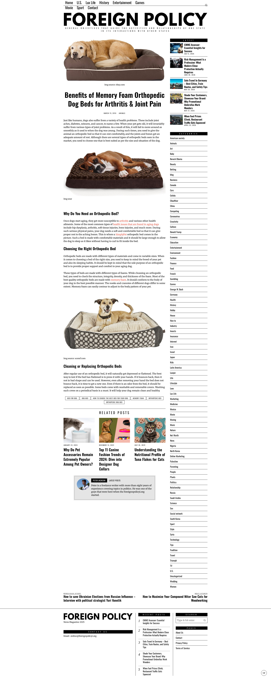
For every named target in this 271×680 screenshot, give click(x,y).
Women (173, 586)
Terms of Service (183, 648)
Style (172, 529)
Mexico (173, 409)
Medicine (174, 404)
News (172, 440)
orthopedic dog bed (114, 402)
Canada (173, 185)
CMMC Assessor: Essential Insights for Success (194, 48)
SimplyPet (121, 234)
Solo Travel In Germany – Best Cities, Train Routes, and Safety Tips (195, 84)
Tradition (173, 550)
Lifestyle (173, 383)
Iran (171, 346)
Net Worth (174, 435)
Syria (172, 534)
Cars (172, 190)
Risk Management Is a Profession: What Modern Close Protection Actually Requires (195, 66)
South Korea (175, 518)
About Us (179, 632)
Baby (172, 153)
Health (173, 299)
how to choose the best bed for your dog (110, 398)
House (172, 315)
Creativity (174, 221)
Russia (172, 492)
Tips (171, 545)
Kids (172, 362)
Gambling (174, 279)
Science (173, 503)
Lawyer (173, 372)
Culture (173, 226)
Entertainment (176, 247)
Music (172, 425)
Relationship (175, 487)
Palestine (174, 461)
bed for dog (72, 398)
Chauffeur (174, 200)
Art (171, 148)
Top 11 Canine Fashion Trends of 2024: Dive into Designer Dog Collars (112, 459)
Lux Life (173, 393)
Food (172, 268)
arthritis (123, 220)
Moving (173, 419)
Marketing (174, 399)
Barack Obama (176, 159)
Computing (174, 211)
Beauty (173, 164)
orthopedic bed (155, 398)
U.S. (171, 571)
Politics (173, 482)
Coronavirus (175, 216)
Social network (176, 513)
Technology (174, 539)
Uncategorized (176, 576)
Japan (172, 357)
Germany (173, 294)
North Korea (175, 451)
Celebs (173, 195)
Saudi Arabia (175, 498)
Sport (172, 524)
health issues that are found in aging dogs (136, 224)
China (172, 206)
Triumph (173, 560)
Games (173, 284)
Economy (173, 237)
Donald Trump (175, 232)
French (173, 273)
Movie (172, 414)
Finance (173, 263)
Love (172, 388)
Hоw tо (173, 320)
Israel (172, 352)
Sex (171, 508)
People (173, 472)
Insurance (174, 336)
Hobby (172, 310)
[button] (204, 620)
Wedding (173, 581)
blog (172, 174)
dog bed (85, 398)
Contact (179, 637)
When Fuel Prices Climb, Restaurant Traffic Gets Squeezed (194, 119)
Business (173, 180)
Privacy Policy (181, 643)
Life (171, 378)
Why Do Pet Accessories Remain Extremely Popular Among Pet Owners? (78, 456)
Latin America (176, 367)
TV (171, 565)
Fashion (173, 258)
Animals (122, 113)
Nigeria (173, 445)
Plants (172, 477)
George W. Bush (176, 289)
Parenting (174, 466)
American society (177, 138)
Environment (175, 253)
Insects (173, 331)
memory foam (118, 279)
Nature (173, 430)
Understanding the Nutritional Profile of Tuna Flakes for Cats (150, 454)
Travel (172, 555)
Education (174, 242)
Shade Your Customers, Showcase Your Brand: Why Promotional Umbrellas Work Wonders (195, 101)
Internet (173, 341)
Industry (173, 326)
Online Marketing (177, 456)
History (173, 305)
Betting (173, 169)
